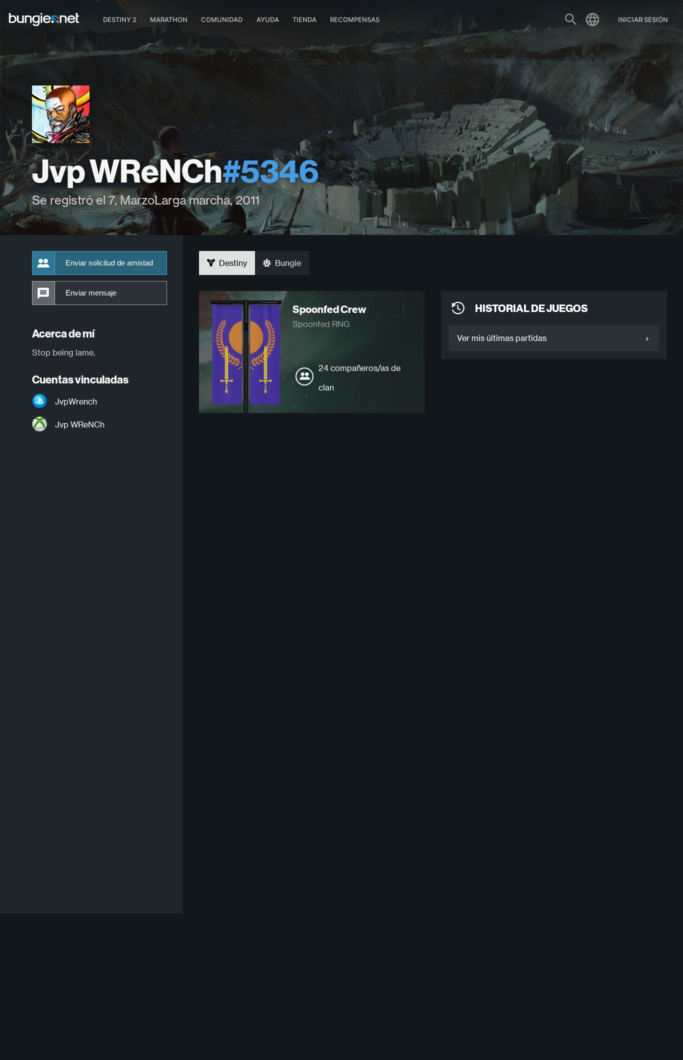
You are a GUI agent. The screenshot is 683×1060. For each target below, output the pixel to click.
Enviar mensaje (91, 293)
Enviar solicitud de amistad (109, 263)
